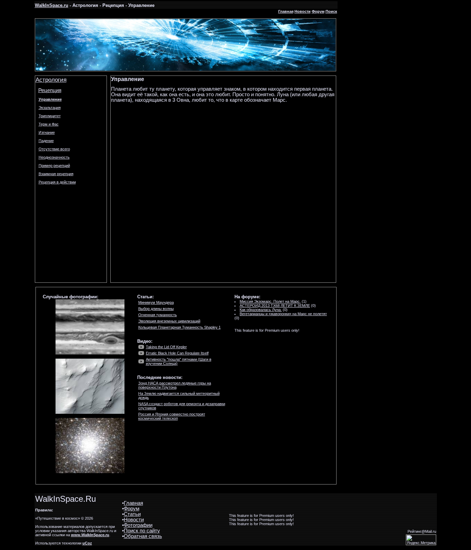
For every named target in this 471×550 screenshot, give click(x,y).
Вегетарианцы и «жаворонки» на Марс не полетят (283, 314)
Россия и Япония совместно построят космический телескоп (171, 416)
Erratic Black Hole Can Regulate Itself (177, 353)
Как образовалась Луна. (261, 310)
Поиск (331, 11)
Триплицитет (50, 116)
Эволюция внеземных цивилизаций (169, 321)
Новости (302, 11)
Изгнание (47, 132)
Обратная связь (143, 536)
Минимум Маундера (156, 302)
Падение (46, 141)
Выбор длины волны (156, 309)
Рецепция (49, 90)
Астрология (51, 79)
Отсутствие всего (54, 149)
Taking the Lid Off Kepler (166, 347)
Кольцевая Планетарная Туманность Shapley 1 (179, 327)
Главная (285, 11)
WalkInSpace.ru (51, 5)
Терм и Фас (49, 124)
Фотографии (138, 525)
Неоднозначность (54, 157)
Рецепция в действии (57, 182)
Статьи (132, 514)
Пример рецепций (54, 165)
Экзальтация (50, 108)
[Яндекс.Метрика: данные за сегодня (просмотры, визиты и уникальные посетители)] (421, 539)
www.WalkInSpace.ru (90, 535)
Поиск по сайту (142, 530)
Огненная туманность (157, 315)
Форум (318, 11)
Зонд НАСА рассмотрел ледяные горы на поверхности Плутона (174, 385)
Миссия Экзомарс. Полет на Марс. (270, 301)
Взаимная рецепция (56, 174)
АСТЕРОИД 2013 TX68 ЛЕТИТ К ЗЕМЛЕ (275, 305)
